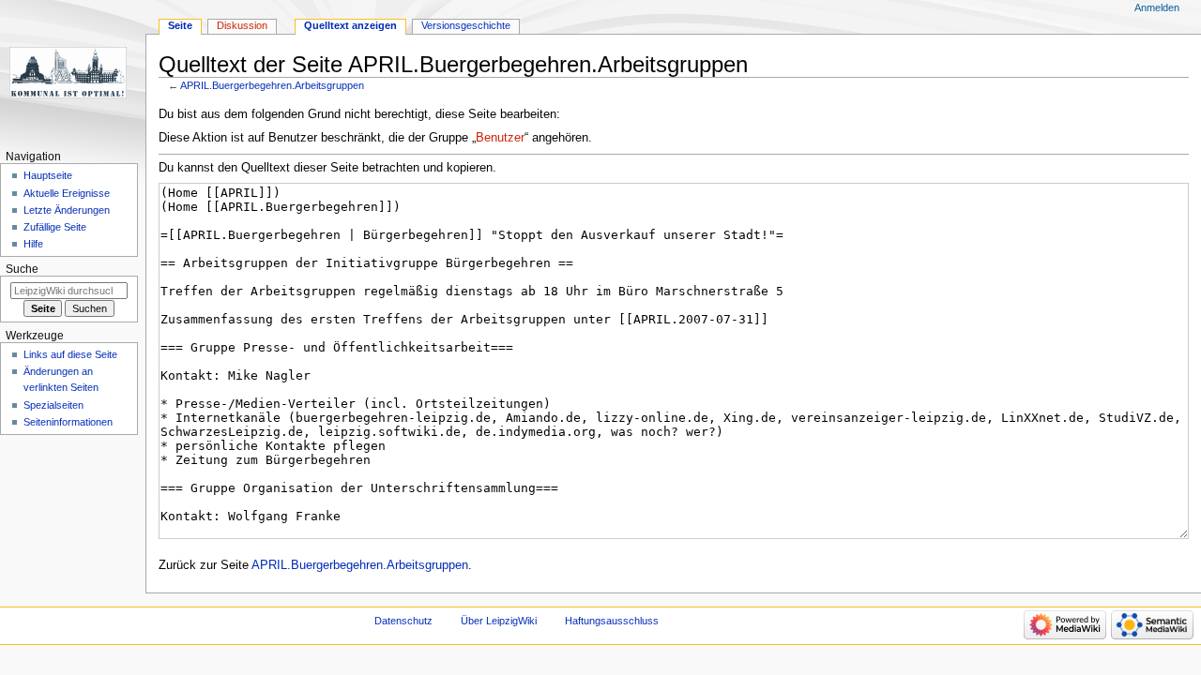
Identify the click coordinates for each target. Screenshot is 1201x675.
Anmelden (1156, 7)
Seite (180, 25)
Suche (22, 269)
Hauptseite (47, 175)
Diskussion (242, 25)
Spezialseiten (53, 405)
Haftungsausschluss (612, 620)
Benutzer (500, 137)
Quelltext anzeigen (350, 25)
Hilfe (33, 243)
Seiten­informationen (68, 422)
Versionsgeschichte (465, 25)
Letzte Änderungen (66, 210)
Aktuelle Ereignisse (66, 193)
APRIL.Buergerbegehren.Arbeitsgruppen (272, 85)
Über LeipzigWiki (499, 620)
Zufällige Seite (54, 226)
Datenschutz (403, 620)
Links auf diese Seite (70, 354)
